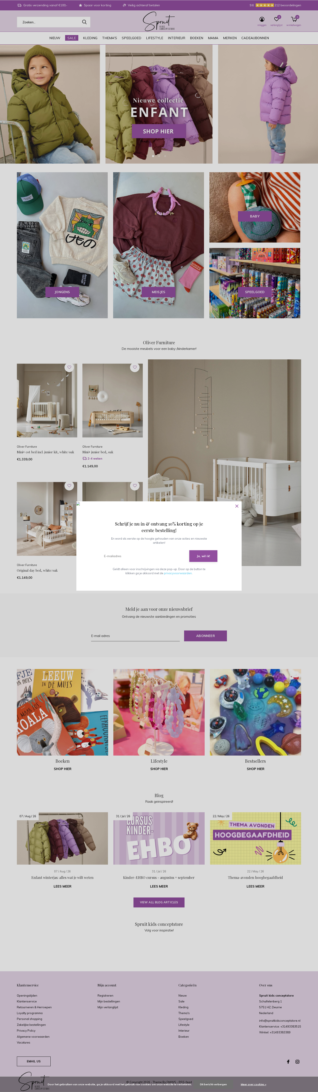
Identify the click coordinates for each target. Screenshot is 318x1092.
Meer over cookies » (253, 1084)
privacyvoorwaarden (178, 573)
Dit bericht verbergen (213, 1084)
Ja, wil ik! (203, 556)
